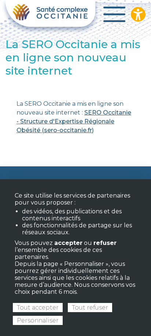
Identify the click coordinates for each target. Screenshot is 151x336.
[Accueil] (50, 13)
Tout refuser (90, 307)
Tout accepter (38, 307)
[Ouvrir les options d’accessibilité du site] (138, 14)
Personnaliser (38, 320)
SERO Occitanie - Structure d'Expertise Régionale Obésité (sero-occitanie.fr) (73, 121)
